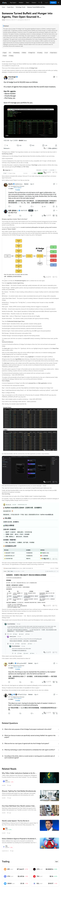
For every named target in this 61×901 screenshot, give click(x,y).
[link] (8, 781)
